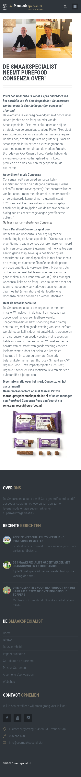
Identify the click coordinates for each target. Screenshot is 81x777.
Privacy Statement (15, 668)
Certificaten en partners (18, 661)
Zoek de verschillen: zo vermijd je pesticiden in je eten (38, 539)
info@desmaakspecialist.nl (26, 742)
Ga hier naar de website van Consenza (27, 222)
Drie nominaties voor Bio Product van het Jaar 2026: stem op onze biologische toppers (44, 591)
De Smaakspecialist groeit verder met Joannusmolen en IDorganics (41, 564)
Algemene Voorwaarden (18, 674)
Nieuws (8, 640)
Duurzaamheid (12, 647)
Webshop (9, 682)
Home (7, 633)
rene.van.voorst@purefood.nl (22, 405)
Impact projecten (14, 654)
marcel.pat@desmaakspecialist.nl (25, 396)
